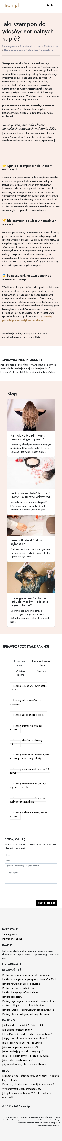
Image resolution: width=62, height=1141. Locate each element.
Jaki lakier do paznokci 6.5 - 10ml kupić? (22, 1025)
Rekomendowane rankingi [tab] (41, 663)
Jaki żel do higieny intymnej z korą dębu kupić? (26, 1056)
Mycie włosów (51, 46)
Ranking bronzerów (12, 997)
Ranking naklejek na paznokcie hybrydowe (23, 1005)
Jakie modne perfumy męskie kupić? (20, 1047)
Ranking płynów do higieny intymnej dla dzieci (25, 1014)
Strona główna (9, 46)
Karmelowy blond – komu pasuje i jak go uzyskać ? (28, 1084)
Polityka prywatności (12, 939)
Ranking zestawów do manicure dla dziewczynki (26, 975)
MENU (51, 5)
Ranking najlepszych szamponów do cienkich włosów (29, 1001)
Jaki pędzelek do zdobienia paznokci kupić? (24, 1038)
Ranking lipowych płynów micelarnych (21, 992)
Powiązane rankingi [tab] (19, 663)
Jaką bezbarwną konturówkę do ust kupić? (23, 1043)
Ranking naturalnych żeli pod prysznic (21, 984)
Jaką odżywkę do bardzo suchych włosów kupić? (27, 1034)
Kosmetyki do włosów (30, 46)
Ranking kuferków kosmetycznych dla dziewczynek (28, 1009)
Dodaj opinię (47, 903)
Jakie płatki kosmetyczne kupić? (18, 1060)
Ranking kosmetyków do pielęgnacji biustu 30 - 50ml (29, 979)
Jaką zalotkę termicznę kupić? (17, 1029)
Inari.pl (12, 5)
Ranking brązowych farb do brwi (18, 988)
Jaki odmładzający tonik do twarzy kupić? (23, 1051)
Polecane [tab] (41, 671)
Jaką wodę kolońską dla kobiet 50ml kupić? (24, 1064)
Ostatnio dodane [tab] (20, 673)
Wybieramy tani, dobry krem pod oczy (21, 1089)
